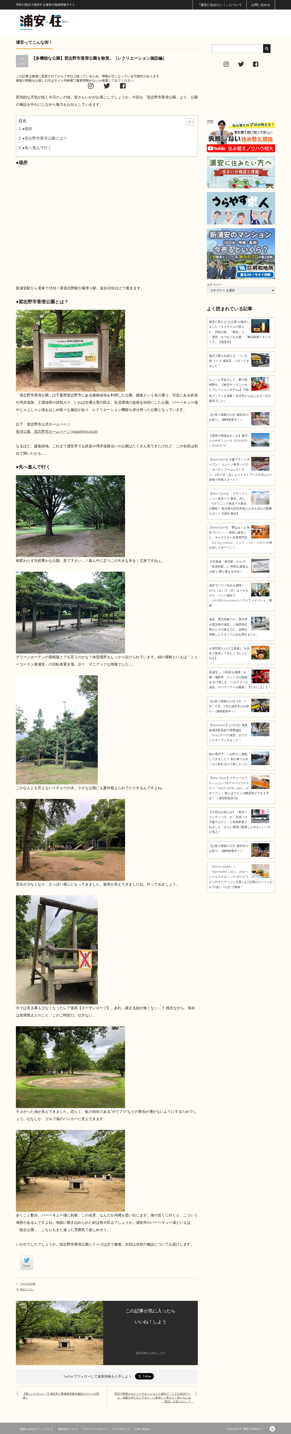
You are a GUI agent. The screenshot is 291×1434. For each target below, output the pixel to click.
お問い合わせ (260, 5)
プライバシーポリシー (95, 1429)
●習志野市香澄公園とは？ (44, 138)
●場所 (27, 129)
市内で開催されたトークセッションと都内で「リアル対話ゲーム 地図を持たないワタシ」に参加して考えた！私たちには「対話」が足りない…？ (153, 1397)
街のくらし (27, 1289)
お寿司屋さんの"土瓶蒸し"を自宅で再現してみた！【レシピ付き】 (229, 653)
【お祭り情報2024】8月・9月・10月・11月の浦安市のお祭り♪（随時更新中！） (229, 706)
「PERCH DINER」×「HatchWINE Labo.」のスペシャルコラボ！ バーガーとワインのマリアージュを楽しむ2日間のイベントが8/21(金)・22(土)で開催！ (241, 876)
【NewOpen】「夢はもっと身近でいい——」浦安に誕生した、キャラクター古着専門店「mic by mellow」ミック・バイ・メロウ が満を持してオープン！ (240, 537)
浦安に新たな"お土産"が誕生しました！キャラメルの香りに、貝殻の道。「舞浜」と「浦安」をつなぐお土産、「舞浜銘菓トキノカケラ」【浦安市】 (240, 331)
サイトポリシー (121, 1429)
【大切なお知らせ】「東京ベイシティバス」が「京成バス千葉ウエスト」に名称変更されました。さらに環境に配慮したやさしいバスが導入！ (240, 822)
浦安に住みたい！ (254, 1428)
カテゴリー (214, 284)
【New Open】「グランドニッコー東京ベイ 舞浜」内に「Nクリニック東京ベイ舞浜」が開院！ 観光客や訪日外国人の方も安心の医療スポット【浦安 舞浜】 (240, 503)
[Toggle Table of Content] (187, 122)
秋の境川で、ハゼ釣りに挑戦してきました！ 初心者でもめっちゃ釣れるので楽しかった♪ (229, 759)
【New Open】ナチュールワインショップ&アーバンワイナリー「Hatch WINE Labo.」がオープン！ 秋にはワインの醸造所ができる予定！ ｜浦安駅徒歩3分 (239, 788)
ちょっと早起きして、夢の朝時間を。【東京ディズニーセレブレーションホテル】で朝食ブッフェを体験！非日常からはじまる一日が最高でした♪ (240, 390)
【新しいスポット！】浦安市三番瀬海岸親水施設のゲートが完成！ (61, 1395)
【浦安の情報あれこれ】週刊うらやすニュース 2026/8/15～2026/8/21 (228, 440)
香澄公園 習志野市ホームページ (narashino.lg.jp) (57, 431)
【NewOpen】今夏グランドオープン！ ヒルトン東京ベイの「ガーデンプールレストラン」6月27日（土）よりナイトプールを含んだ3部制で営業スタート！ (240, 469)
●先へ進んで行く (37, 148)
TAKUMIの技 (27, 1283)
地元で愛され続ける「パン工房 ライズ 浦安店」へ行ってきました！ (229, 361)
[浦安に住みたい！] (64, 22)
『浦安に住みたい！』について (219, 5)
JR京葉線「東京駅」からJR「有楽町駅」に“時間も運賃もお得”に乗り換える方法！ (228, 566)
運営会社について (68, 1429)
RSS (272, 1428)
